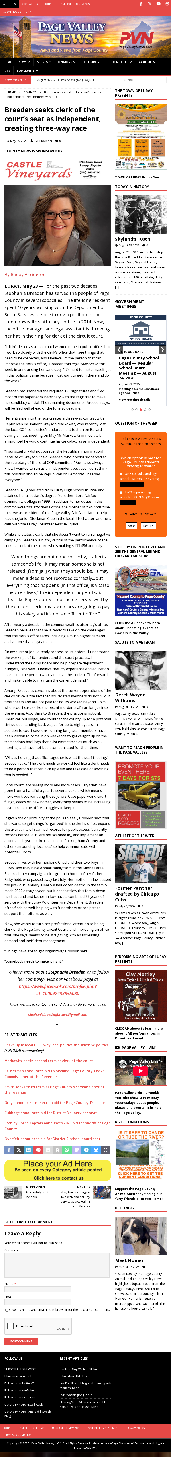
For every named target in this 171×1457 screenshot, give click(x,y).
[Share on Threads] (105, 1150)
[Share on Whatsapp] (67, 1150)
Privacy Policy (135, 1428)
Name (9, 1283)
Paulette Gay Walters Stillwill (79, 1369)
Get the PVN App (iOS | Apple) (24, 1405)
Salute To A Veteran (135, 642)
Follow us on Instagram (19, 1398)
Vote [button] (131, 526)
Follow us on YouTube (19, 1390)
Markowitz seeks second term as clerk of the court (48, 1060)
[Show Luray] (132, 409)
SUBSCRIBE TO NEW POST (76, 4)
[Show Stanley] (149, 409)
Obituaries (91, 62)
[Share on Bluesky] (96, 1150)
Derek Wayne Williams (130, 697)
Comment (11, 1250)
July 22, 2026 (127, 906)
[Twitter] (150, 4)
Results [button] (148, 526)
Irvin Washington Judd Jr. (76, 1395)
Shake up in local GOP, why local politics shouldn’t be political (57, 1045)
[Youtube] (158, 4)
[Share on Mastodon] (76, 1150)
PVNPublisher (43, 141)
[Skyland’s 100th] (140, 214)
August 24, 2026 (129, 707)
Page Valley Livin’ (138, 1047)
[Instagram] (167, 4)
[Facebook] (141, 4)
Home (7, 62)
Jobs (7, 71)
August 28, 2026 (129, 245)
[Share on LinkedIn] (28, 1150)
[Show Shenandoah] (136, 409)
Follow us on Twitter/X (19, 1383)
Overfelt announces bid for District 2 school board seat (52, 1138)
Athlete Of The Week (134, 835)
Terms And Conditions (18, 1435)
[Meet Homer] (140, 1236)
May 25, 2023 (18, 141)
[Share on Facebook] (9, 1150)
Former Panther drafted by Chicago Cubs (137, 894)
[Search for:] (144, 80)
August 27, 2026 (129, 1267)
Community (26, 71)
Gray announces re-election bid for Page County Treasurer (55, 1102)
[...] (117, 287)
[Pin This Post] (38, 1150)
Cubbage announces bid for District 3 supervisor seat (50, 1112)
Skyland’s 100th (132, 239)
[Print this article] (57, 1150)
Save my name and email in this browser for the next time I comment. (59, 1309)
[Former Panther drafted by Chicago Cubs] (140, 863)
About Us (9, 4)
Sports (42, 62)
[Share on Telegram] (86, 1150)
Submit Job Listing (15, 11)
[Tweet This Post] (19, 1150)
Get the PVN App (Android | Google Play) (28, 1414)
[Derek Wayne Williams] (140, 670)
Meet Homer (129, 1260)
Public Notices (117, 62)
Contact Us (30, 4)
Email (8, 1297)
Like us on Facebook (18, 1376)
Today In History (132, 186)
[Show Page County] (145, 409)
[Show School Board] (141, 409)
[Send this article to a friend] (48, 1150)
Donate (49, 4)
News (22, 62)
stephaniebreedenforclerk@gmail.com (57, 1014)
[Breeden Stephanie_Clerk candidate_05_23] (57, 263)
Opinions (65, 62)
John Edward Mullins (73, 1376)
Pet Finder (125, 1208)
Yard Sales (147, 62)
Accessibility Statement (103, 1428)
